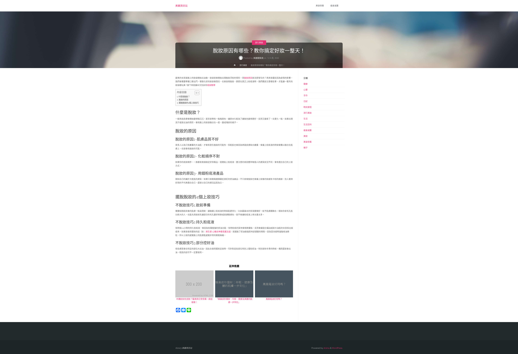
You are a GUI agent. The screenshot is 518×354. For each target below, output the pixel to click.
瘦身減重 (308, 130)
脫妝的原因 (183, 100)
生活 (306, 119)
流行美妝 (259, 42)
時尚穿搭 (308, 107)
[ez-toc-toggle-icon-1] (196, 93)
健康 (306, 84)
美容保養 (308, 142)
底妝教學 (211, 85)
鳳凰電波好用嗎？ (274, 299)
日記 (306, 101)
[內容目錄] (197, 93)
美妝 (306, 136)
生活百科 (308, 124)
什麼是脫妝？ (184, 97)
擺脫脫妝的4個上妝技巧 (189, 103)
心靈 (306, 90)
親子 (306, 147)
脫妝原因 (248, 78)
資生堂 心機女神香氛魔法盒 (218, 231)
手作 (306, 95)
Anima (326, 348)
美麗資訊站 (181, 5)
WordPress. (337, 348)
